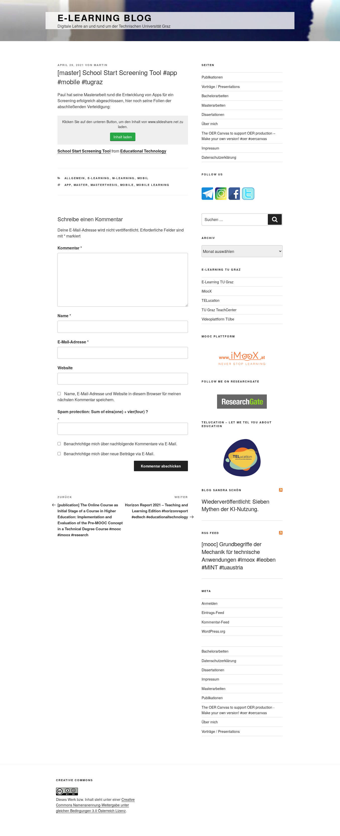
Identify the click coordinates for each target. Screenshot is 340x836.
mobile (127, 185)
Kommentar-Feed (215, 621)
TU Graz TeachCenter (219, 309)
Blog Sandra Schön (221, 490)
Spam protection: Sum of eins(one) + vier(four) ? (102, 411)
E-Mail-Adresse (73, 342)
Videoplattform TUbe (218, 318)
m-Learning (123, 178)
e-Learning (99, 178)
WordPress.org (213, 631)
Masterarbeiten (214, 105)
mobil (143, 178)
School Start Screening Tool (84, 151)
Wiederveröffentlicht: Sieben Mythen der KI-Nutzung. (235, 505)
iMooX (207, 291)
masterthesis (104, 185)
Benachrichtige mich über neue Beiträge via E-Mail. (109, 453)
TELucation (211, 300)
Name (64, 315)
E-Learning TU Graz (217, 281)
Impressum (210, 148)
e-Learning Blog (104, 17)
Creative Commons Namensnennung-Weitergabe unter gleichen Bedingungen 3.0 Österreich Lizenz (95, 805)
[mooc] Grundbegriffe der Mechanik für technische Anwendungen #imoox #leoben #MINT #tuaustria (239, 555)
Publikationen (212, 77)
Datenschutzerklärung (219, 157)
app (67, 185)
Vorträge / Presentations (221, 86)
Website (65, 368)
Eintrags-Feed (213, 612)
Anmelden (210, 603)
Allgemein (74, 178)
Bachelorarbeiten (215, 95)
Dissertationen (213, 114)
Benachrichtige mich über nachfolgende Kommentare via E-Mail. (120, 444)
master (81, 185)
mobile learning (153, 185)
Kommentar (69, 248)
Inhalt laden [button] (122, 136)
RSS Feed (210, 533)
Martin (101, 65)
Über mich (210, 123)
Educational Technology (143, 151)
